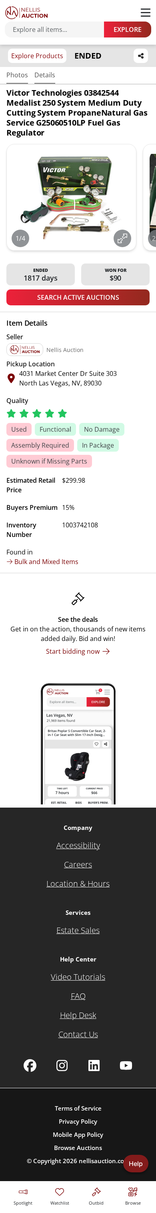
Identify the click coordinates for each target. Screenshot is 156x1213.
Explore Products (37, 55)
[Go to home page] (26, 12)
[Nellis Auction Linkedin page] (94, 1065)
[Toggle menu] (145, 12)
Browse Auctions (78, 1148)
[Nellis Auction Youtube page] (126, 1065)
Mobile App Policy (78, 1134)
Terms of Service (78, 1108)
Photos (17, 75)
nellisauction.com (104, 1161)
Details (44, 75)
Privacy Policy (78, 1121)
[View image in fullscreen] (122, 238)
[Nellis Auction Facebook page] (30, 1065)
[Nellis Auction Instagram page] (62, 1065)
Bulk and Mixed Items (46, 561)
